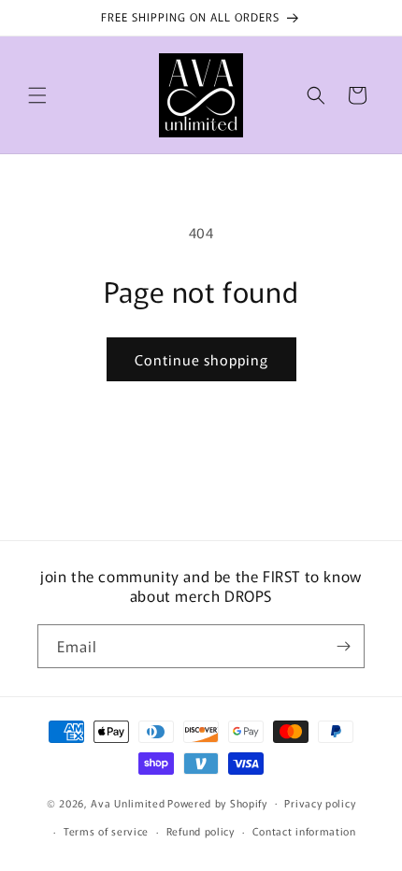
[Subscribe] (343, 646)
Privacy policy (319, 802)
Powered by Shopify (217, 801)
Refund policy (200, 830)
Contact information (304, 830)
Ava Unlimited (128, 801)
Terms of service (106, 830)
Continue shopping (201, 359)
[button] (37, 95)
